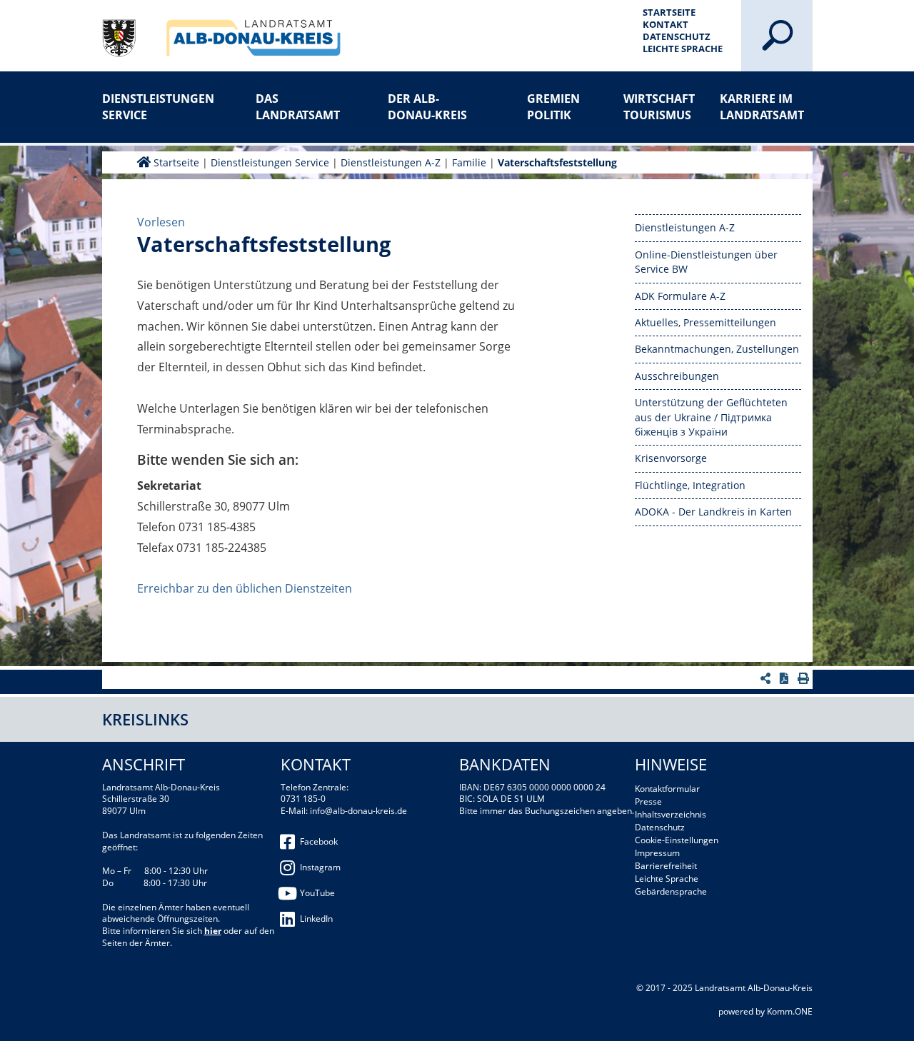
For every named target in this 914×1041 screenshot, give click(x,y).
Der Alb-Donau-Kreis (427, 106)
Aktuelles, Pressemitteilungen (705, 322)
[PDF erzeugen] (786, 678)
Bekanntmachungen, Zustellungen (717, 349)
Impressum (657, 853)
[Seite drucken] (805, 678)
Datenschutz (676, 36)
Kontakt (665, 24)
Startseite (669, 12)
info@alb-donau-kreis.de (358, 811)
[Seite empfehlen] (767, 678)
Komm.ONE (790, 1011)
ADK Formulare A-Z (680, 296)
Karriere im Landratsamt (762, 106)
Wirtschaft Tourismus (659, 106)
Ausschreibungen (677, 376)
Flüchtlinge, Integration (690, 485)
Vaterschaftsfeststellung (557, 162)
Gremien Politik (553, 106)
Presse (648, 801)
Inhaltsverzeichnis (670, 814)
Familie (469, 162)
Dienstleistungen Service (148, 106)
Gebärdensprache (671, 891)
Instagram (320, 867)
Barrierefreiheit (666, 866)
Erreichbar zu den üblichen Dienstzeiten (244, 588)
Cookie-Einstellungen (676, 840)
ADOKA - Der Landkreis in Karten (713, 511)
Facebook (319, 841)
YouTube (317, 893)
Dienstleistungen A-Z (391, 162)
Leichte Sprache (683, 48)
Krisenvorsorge (671, 458)
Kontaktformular (667, 789)
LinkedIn (316, 918)
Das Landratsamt (298, 106)
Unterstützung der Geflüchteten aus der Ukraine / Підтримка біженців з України (711, 417)
